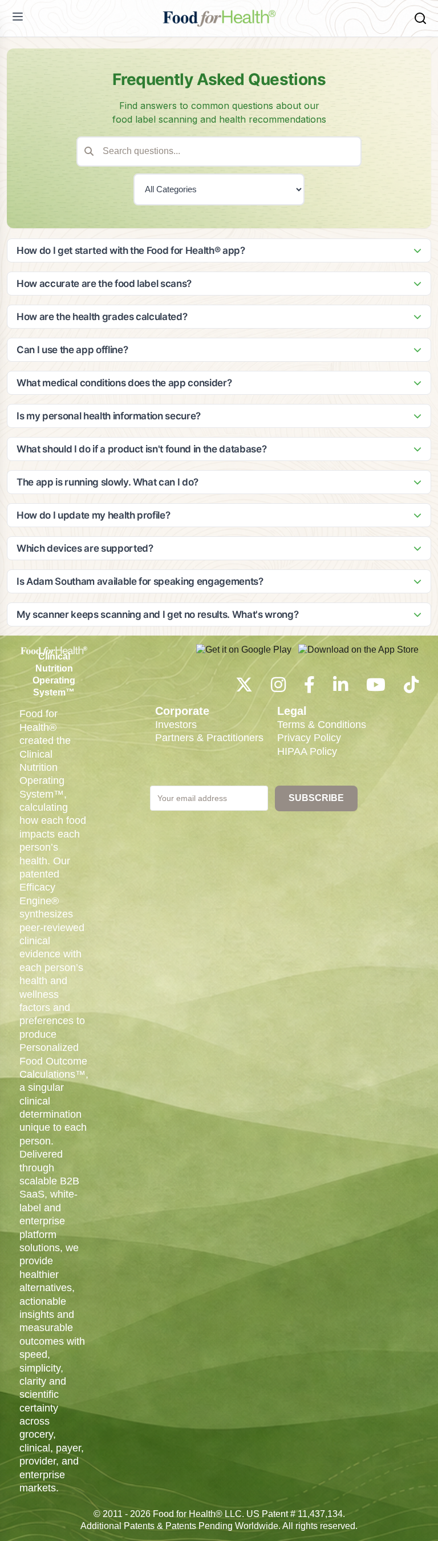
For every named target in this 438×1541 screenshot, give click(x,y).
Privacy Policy (309, 737)
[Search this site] (420, 18)
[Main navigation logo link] (219, 18)
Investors (176, 724)
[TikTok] (411, 688)
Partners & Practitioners (209, 737)
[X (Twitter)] (244, 688)
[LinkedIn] (340, 688)
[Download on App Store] (358, 655)
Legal (292, 711)
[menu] (18, 16)
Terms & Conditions (321, 724)
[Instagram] (278, 688)
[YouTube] (376, 688)
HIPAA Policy (307, 751)
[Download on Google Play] (243, 655)
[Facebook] (309, 688)
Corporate (182, 711)
